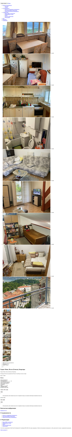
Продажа (6, 6)
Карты (6, 15)
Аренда (6, 7)
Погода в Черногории (9, 16)
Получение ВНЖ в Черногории (11, 10)
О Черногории (5, 12)
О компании (5, 20)
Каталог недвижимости (7, 5)
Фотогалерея (7, 17)
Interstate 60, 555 (3, 410)
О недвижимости (6, 8)
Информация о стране (9, 14)
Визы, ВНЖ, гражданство (10, 13)
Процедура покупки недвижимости (12, 11)
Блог (3, 18)
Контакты (4, 19)
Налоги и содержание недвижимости (12, 9)
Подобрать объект (4, 386)
